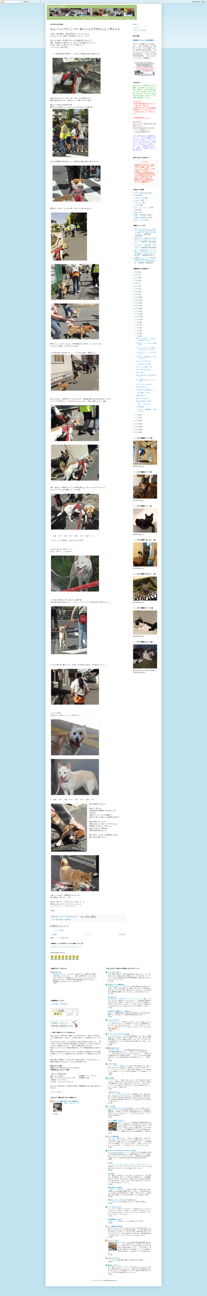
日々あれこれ (112, 997)
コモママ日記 (112, 1064)
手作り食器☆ (122, 1242)
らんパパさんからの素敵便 (116, 1066)
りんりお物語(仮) (113, 1136)
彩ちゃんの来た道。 (141, 30)
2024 (137, 278)
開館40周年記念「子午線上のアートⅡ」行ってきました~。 (125, 998)
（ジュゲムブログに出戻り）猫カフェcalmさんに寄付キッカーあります (129, 1164)
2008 (137, 432)
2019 (137, 292)
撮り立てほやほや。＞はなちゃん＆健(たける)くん (146, 339)
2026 (137, 272)
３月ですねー (112, 1138)
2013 (137, 308)
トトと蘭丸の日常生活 (115, 1226)
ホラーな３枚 (112, 1260)
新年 (109, 1175)
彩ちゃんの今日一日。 (143, 398)
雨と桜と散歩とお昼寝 (143, 401)
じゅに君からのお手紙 (143, 364)
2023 (137, 280)
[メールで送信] (85, 916)
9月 (138, 322)
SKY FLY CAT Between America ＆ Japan (122, 1150)
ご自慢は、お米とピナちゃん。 (72, 1103)
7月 (138, 328)
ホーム (88, 934)
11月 (138, 316)
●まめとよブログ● (114, 1258)
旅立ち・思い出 (140, 220)
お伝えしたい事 (140, 198)
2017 (137, 297)
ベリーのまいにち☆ (114, 1207)
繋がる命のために (113, 1048)
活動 (57, 919)
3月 (138, 415)
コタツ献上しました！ (114, 1021)
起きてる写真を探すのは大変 (116, 1108)
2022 (137, 283)
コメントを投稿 (58, 930)
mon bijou (111, 1173)
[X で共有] (90, 916)
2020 (137, 289)
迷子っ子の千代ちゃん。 (144, 369)
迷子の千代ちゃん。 (142, 387)
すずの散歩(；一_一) (143, 407)
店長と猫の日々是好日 (115, 1187)
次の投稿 (54, 934)
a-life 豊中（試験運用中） (60, 1004)
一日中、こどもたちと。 (144, 404)
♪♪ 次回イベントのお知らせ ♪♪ (117, 1189)
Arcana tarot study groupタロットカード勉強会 (122, 1152)
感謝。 (137, 212)
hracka (110, 1163)
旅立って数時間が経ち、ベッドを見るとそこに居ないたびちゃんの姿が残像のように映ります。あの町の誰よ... (145, 252)
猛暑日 (110, 1228)
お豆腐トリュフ (113, 1221)
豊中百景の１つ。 (142, 395)
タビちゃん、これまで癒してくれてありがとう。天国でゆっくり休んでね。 (145, 246)
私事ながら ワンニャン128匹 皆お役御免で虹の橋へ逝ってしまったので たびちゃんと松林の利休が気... (145, 260)
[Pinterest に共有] (94, 916)
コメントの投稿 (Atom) (61, 938)
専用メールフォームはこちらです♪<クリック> (67, 947)
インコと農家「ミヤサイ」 (116, 1120)
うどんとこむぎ (113, 1240)
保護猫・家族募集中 (141, 217)
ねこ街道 (111, 1078)
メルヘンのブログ (113, 1020)
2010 (137, 427)
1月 (138, 420)
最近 (109, 1267)
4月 (138, 336)
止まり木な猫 (112, 1201)
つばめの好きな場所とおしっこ (146, 390)
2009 (137, 429)
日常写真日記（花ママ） (116, 1219)
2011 (137, 424)
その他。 (137, 200)
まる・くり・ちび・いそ (142, 207)
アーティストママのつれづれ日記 (118, 1034)
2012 (137, 311)
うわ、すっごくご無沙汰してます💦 (119, 1094)
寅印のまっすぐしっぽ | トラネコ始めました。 (123, 1200)
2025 (137, 275)
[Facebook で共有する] (92, 916)
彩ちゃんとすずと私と (143, 361)
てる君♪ (137, 205)
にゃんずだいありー (114, 972)
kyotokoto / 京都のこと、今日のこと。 (120, 1011)
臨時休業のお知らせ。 (59, 974)
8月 (138, 325)
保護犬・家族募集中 (65, 919)
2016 (137, 300)
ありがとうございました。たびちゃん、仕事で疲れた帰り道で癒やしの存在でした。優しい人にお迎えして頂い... (145, 231)
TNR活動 (137, 195)
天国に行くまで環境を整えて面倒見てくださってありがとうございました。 (145, 240)
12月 (138, 314)
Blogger (114, 1280)
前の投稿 (122, 934)
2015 (137, 303)
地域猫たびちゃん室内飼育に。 (144, 40)
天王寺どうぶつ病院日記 (116, 984)
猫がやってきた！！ (114, 1265)
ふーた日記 (111, 1106)
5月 (138, 333)
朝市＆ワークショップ (124, 1122)
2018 (137, 294)
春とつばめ (140, 372)
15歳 (109, 974)
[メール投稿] (81, 916)
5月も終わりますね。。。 (116, 1050)
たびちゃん (138, 203)
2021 (137, 286)
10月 (138, 319)
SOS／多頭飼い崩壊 (141, 193)
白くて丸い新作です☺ (114, 1036)
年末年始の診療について (115, 986)
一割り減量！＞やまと (143, 393)
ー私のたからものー (114, 1092)
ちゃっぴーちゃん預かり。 (145, 384)
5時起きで (111, 1013)
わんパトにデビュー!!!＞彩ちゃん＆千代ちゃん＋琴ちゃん (146, 348)
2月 (138, 417)
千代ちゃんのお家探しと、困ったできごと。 (146, 357)
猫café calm (57, 972)
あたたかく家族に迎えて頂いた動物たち (66, 1101)
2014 (137, 306)
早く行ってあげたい (114, 1080)
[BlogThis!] (88, 916)
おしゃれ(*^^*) (112, 1208)
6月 (138, 330)
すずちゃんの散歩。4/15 (144, 367)
